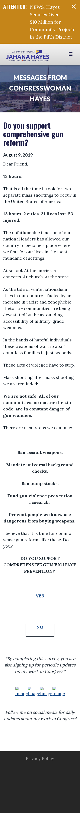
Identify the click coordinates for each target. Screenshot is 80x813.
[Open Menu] (71, 54)
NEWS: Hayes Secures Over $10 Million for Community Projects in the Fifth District (52, 22)
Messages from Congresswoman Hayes (40, 87)
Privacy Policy (40, 758)
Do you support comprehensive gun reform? (33, 133)
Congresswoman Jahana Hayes (27, 56)
